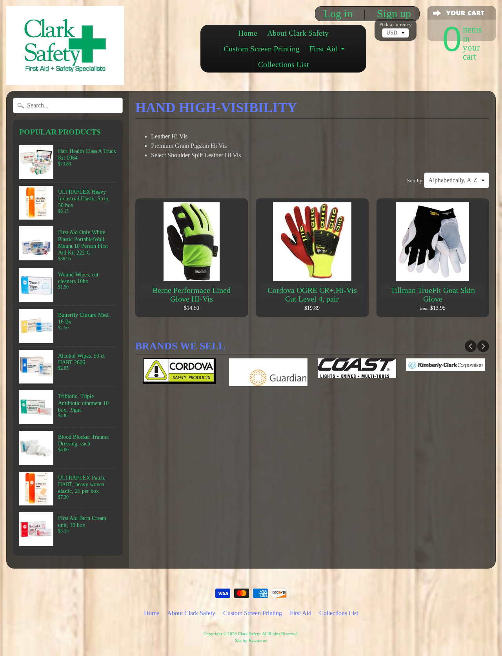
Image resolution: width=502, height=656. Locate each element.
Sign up (394, 13)
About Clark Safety (298, 33)
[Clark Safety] (65, 74)
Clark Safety (249, 633)
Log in (338, 13)
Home (247, 33)
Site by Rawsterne (251, 640)
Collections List (283, 64)
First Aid (323, 48)
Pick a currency (395, 24)
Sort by (414, 181)
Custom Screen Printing (262, 48)
